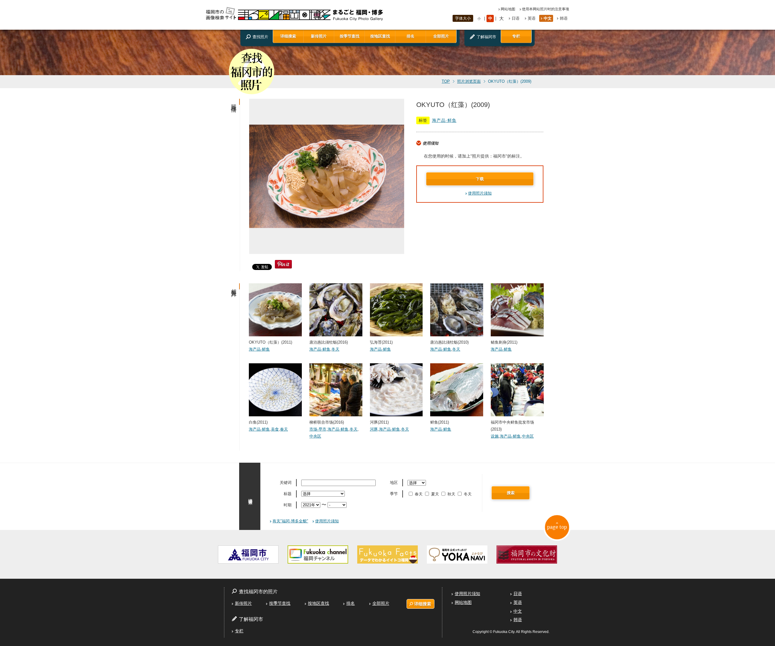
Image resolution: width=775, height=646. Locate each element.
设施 (495, 436)
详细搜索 (288, 36)
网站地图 (508, 9)
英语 (532, 18)
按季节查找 (349, 36)
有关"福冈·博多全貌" (290, 521)
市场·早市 (317, 429)
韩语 (564, 18)
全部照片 (441, 36)
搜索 (511, 493)
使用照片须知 (480, 193)
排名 (410, 36)
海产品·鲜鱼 (444, 120)
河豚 (374, 429)
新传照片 (319, 36)
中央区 (315, 436)
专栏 (516, 36)
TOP (446, 81)
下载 (480, 179)
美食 (275, 429)
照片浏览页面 (469, 81)
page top (557, 527)
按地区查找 (380, 36)
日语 (515, 18)
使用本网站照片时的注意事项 (545, 9)
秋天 (451, 494)
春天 (284, 429)
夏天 (435, 494)
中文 (548, 18)
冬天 (335, 349)
